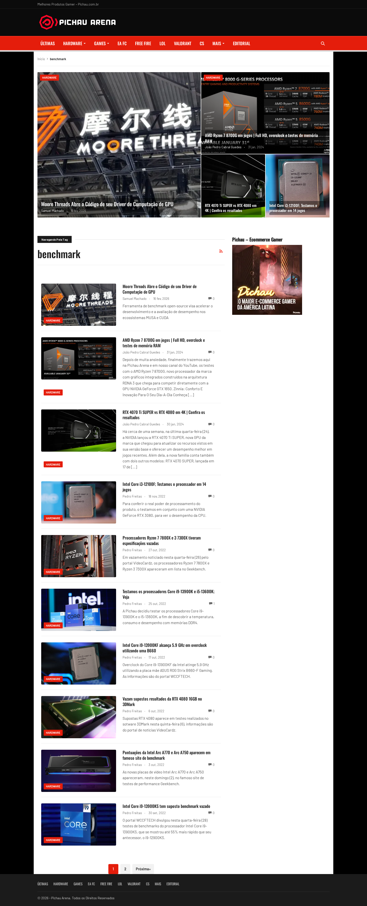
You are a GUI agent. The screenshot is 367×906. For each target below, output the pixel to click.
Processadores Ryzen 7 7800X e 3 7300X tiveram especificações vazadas (162, 540)
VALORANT (182, 43)
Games (100, 43)
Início (41, 59)
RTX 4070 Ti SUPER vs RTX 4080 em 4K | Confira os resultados (231, 207)
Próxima (143, 869)
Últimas (47, 43)
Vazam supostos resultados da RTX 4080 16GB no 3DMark (162, 701)
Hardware (72, 43)
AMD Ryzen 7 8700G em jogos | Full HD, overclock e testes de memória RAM (261, 138)
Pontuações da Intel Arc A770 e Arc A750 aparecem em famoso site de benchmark (166, 755)
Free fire (143, 43)
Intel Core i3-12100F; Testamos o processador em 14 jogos (293, 207)
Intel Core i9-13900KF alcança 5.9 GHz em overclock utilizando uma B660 (165, 648)
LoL (163, 43)
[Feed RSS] (221, 251)
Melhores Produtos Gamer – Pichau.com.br (68, 4)
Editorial (241, 43)
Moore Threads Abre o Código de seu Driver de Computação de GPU (107, 204)
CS (202, 43)
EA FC (122, 43)
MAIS (216, 43)
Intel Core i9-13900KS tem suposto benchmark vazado (166, 806)
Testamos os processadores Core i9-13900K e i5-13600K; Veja (168, 594)
